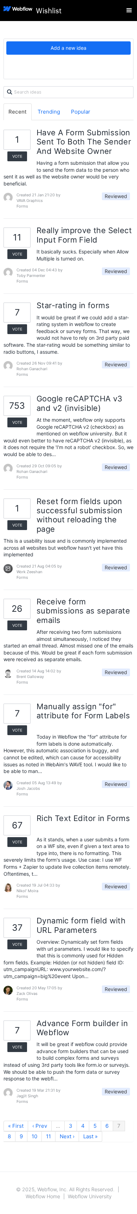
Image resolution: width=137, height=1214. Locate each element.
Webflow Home (43, 1196)
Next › (67, 1136)
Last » (90, 1136)
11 (48, 1136)
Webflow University (90, 1196)
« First (16, 1126)
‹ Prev (39, 1126)
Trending (49, 111)
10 (34, 1136)
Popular (80, 111)
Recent (17, 111)
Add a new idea (68, 48)
